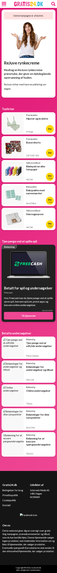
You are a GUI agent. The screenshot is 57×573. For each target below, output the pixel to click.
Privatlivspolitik (10, 495)
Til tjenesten (28, 315)
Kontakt (6, 505)
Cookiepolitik (9, 500)
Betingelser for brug (12, 490)
